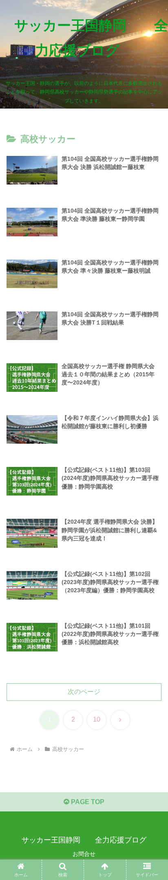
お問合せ (84, 854)
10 (96, 719)
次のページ (84, 691)
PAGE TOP (86, 801)
